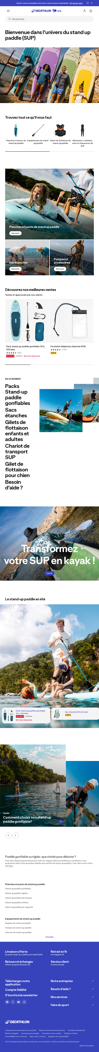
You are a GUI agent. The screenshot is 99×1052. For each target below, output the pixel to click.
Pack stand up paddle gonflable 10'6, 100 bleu (26, 348)
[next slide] (15, 835)
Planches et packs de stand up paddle (16, 141)
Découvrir (15, 233)
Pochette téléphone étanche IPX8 (68, 346)
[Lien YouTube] (18, 1002)
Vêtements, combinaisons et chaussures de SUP (82, 143)
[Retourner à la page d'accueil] (46, 10)
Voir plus (50, 937)
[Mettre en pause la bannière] (88, 3)
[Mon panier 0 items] (91, 11)
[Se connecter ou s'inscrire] (84, 11)
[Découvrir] (49, 204)
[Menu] (8, 11)
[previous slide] (8, 835)
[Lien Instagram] (24, 1002)
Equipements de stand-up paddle (38, 141)
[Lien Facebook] (7, 1002)
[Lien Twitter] (13, 1002)
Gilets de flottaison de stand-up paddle (60, 141)
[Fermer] (92, 3)
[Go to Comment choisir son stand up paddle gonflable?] (61, 821)
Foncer (49, 573)
